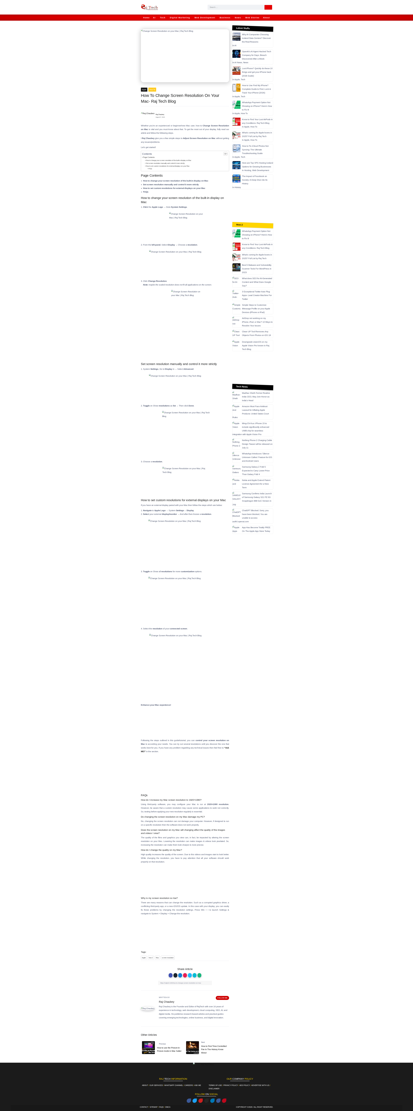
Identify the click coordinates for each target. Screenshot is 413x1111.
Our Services (156, 1085)
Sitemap (153, 1107)
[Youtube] (200, 1101)
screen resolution (168, 958)
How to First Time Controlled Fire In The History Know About (214, 1049)
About (145, 1085)
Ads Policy (244, 1085)
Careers (188, 1085)
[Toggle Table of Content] (224, 154)
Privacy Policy (230, 1085)
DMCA (167, 1107)
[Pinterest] (224, 1101)
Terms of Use (215, 1085)
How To (152, 90)
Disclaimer (214, 1089)
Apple (144, 90)
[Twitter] (195, 1101)
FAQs (150, 169)
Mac (157, 958)
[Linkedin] (212, 1101)
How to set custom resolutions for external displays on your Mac (168, 166)
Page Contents (149, 157)
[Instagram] (206, 1101)
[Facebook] (189, 1101)
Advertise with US (260, 1085)
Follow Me (222, 998)
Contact (144, 1107)
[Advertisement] (185, 342)
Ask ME (197, 1085)
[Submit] (268, 7)
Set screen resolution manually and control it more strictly (165, 163)
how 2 (151, 958)
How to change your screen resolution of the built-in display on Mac (168, 160)
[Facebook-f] (218, 1101)
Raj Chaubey (160, 114)
